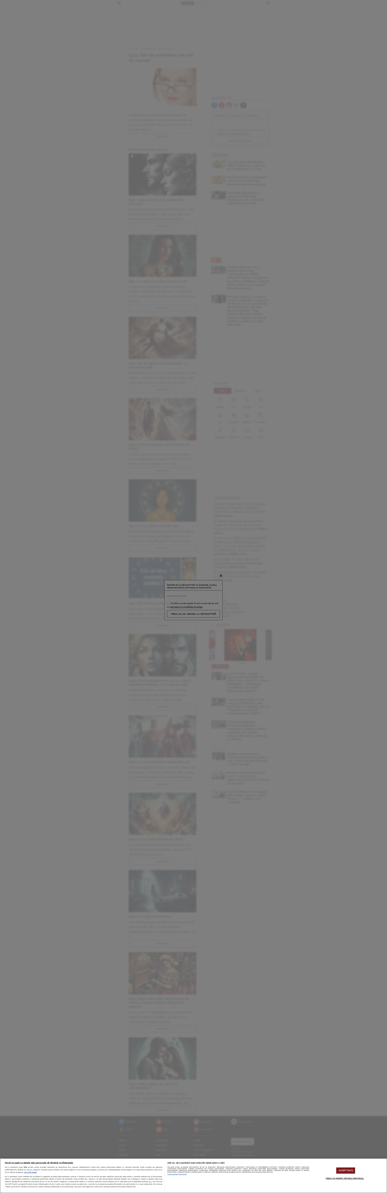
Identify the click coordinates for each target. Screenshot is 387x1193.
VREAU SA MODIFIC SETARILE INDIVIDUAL (345, 1179)
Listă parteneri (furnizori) (177, 1174)
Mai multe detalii (30, 1172)
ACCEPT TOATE (346, 1171)
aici (150, 1181)
